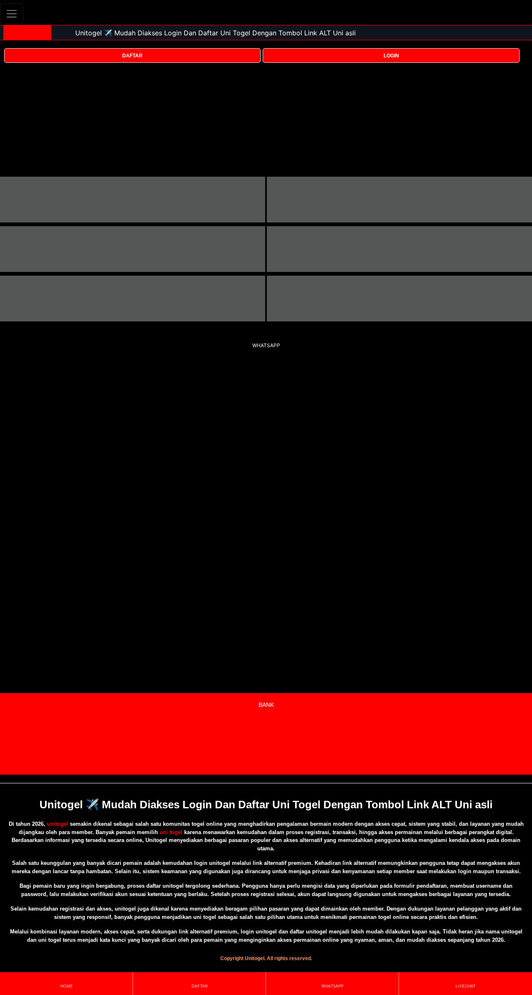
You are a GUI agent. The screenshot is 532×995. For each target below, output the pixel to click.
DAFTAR (132, 56)
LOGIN (391, 56)
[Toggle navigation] (11, 13)
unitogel (57, 824)
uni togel (171, 832)
